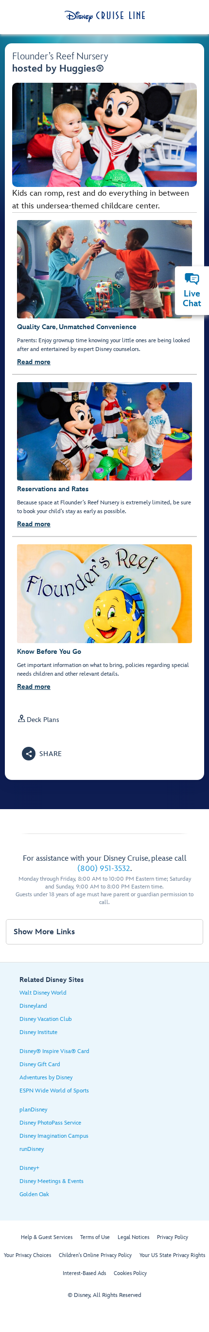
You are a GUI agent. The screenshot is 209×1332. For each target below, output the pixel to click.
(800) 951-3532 (103, 868)
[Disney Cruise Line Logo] (105, 16)
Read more (34, 362)
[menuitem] (192, 279)
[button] (42, 753)
